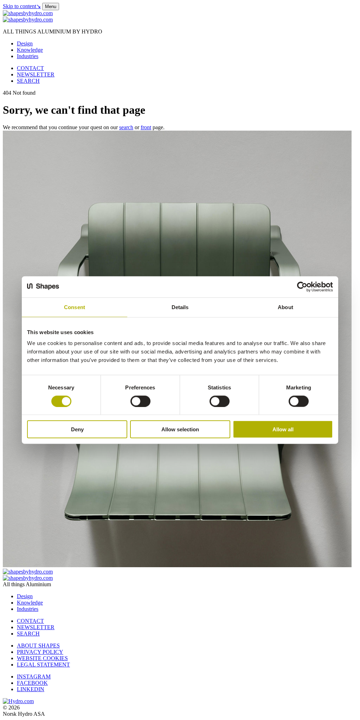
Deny (77, 429)
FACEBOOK (32, 683)
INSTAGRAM (34, 677)
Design (25, 43)
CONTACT (30, 68)
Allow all (283, 429)
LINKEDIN (30, 689)
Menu (50, 6)
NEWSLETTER (35, 74)
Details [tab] (180, 307)
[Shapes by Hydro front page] (28, 20)
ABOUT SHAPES (38, 646)
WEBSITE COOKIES (42, 658)
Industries (27, 56)
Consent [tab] (74, 307)
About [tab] (285, 307)
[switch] (140, 401)
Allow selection (180, 429)
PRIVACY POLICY (40, 652)
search (126, 127)
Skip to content (22, 6)
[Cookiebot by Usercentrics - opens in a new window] (302, 286)
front (146, 127)
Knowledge (30, 50)
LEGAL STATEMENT (43, 665)
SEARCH (28, 81)
